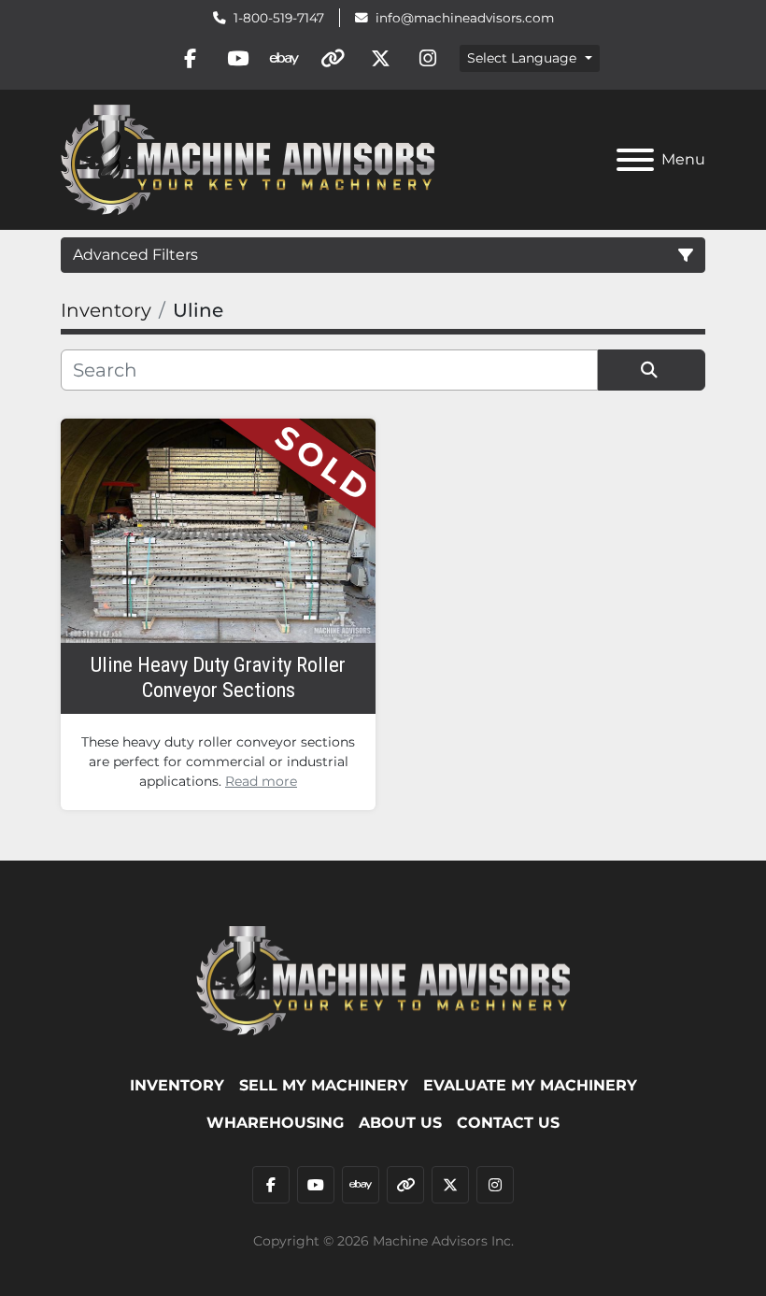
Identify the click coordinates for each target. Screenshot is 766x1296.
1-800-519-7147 (279, 17)
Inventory (177, 1085)
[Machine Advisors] (383, 980)
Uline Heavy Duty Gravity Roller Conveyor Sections (218, 677)
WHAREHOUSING (275, 1123)
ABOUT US (400, 1123)
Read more (261, 781)
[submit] (651, 370)
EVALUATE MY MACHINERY (530, 1085)
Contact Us (508, 1123)
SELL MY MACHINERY (323, 1085)
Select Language (521, 58)
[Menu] (635, 160)
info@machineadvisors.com (465, 17)
